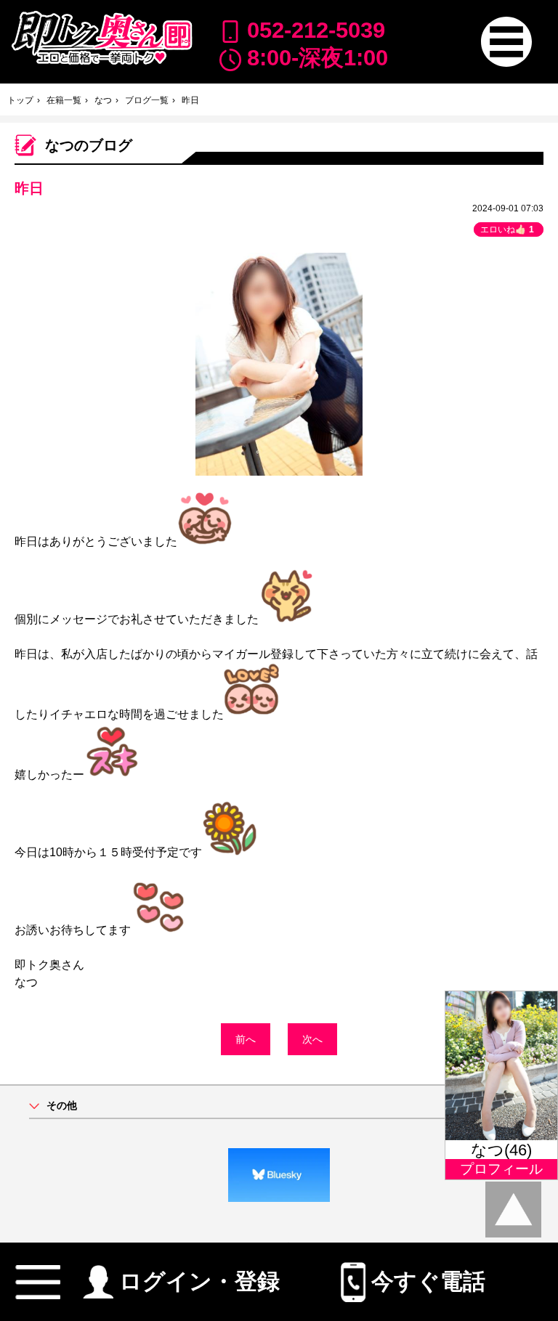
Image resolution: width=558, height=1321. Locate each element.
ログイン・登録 (199, 1277)
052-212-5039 (316, 30)
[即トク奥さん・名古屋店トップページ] (101, 38)
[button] (506, 42)
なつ (103, 100)
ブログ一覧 (147, 100)
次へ (312, 1039)
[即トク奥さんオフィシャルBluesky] (279, 1175)
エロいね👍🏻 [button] (507, 229)
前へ (245, 1039)
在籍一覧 (63, 100)
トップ (20, 100)
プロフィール (501, 1168)
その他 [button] (61, 1105)
